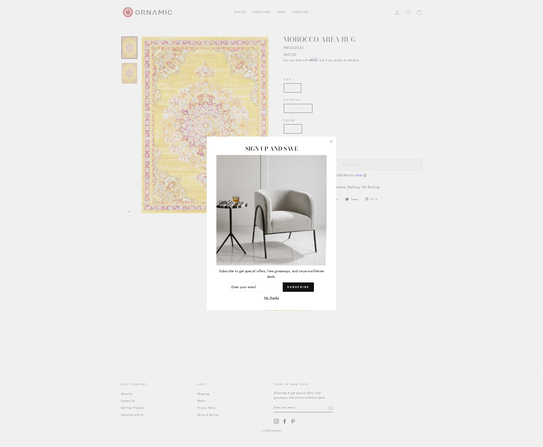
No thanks (271, 297)
